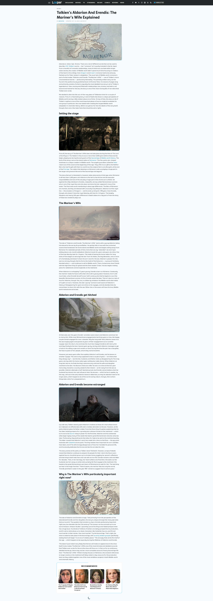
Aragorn (84, 73)
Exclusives (69, 2)
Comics (107, 2)
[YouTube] (136, 2)
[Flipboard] (145, 2)
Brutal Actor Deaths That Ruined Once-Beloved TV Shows (96, 586)
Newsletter (160, 2)
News (122, 2)
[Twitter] (139, 2)
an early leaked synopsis (102, 536)
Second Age (95, 158)
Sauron (71, 434)
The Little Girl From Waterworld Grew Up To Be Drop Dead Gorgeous (80, 587)
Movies (78, 2)
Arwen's (93, 73)
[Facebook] (133, 2)
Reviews (115, 2)
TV (84, 2)
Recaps (99, 2)
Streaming (91, 2)
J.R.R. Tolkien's (70, 66)
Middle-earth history (108, 158)
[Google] (148, 2)
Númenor (93, 160)
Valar (115, 162)
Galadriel (72, 443)
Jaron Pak (61, 21)
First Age (66, 169)
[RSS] (151, 2)
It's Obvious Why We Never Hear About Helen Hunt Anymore (112, 586)
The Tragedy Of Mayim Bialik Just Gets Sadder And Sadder (65, 586)
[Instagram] (142, 2)
